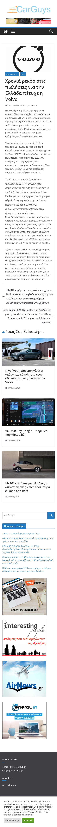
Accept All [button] (28, 820)
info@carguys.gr (18, 766)
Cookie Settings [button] (12, 820)
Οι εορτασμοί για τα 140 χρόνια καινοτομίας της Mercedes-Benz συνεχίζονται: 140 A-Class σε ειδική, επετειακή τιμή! (28, 560)
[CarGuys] (5, 31)
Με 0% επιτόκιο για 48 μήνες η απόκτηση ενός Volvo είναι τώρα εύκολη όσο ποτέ (27, 487)
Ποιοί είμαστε (9, 785)
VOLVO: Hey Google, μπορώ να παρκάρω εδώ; (26, 433)
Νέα (22, 74)
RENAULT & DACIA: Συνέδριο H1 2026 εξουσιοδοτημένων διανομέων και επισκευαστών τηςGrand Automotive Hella (26, 549)
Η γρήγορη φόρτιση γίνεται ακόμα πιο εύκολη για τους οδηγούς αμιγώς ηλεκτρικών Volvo (25, 376)
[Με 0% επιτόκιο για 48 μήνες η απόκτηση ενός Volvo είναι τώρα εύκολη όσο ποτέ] (28, 453)
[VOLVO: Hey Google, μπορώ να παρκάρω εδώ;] (28, 400)
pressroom (32, 105)
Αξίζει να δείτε (12, 74)
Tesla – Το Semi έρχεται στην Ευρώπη (20, 533)
